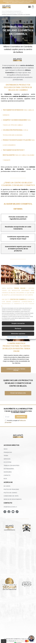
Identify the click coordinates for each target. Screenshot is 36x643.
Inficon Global (20, 641)
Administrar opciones (18, 334)
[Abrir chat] (31, 638)
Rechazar (18, 328)
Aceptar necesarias (18, 323)
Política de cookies (11, 336)
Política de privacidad (22, 336)
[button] (29, 7)
